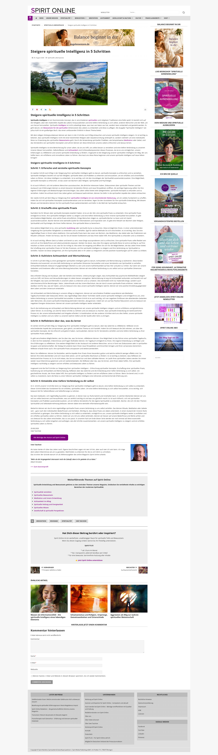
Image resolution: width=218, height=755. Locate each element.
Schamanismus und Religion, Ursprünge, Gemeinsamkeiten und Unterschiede (89, 616)
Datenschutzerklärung (145, 703)
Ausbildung (71, 228)
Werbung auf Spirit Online (93, 699)
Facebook (141, 726)
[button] (32, 109)
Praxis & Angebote (152, 18)
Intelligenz (62, 125)
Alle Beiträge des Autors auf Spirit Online (49, 437)
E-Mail (33, 663)
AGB (139, 710)
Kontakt (87, 731)
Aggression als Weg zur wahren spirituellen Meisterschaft (124, 616)
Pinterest (141, 737)
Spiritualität (66, 18)
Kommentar (35, 639)
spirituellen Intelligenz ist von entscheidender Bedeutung (93, 198)
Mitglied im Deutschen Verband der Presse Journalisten (103, 741)
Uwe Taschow (81, 521)
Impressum (142, 707)
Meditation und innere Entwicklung (48, 498)
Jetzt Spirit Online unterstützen (90, 560)
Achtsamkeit (105, 18)
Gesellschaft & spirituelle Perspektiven (49, 511)
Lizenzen (141, 714)
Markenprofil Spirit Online (93, 727)
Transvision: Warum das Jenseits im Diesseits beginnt (49, 715)
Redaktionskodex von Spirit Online (96, 712)
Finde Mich (88, 734)
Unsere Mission (52, 18)
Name (33, 656)
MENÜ (30, 19)
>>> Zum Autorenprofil (39, 467)
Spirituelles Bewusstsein (43, 495)
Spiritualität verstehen (43, 492)
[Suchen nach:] (169, 358)
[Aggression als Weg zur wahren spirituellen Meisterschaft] (128, 599)
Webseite (34, 669)
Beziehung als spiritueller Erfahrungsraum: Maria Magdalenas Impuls (55, 705)
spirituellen (92, 120)
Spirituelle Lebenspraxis (56, 58)
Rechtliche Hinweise (145, 699)
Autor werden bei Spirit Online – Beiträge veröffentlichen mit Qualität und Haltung (108, 708)
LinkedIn (141, 734)
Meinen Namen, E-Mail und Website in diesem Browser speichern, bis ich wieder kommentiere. (69, 676)
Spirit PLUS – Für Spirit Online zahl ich (97, 738)
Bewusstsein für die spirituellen (55, 128)
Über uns (88, 716)
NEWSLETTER (105, 12)
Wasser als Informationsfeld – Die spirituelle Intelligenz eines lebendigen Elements (48, 617)
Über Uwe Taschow (91, 723)
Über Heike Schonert (92, 720)
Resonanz (54, 521)
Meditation (93, 18)
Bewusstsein (80, 18)
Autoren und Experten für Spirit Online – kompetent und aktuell (106, 703)
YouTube (141, 730)
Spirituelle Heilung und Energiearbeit (48, 504)
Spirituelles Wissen (41, 507)
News (41, 18)
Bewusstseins (64, 140)
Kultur (138, 18)
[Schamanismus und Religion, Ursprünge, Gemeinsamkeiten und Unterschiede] (89, 599)
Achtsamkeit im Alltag (42, 501)
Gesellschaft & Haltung (122, 18)
